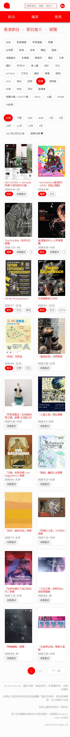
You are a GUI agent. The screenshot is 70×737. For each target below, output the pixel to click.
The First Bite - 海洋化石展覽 (18, 242)
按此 (65, 707)
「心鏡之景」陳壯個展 (50, 414)
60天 (40, 118)
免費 (50, 42)
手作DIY (21, 65)
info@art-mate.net (61, 715)
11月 (19, 125)
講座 (36, 73)
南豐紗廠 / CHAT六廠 (17, 96)
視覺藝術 (10, 58)
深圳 (29, 89)
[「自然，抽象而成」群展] (18, 510)
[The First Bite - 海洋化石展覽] (18, 220)
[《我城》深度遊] (18, 336)
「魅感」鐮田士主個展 (50, 472)
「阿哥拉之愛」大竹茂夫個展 (51, 532)
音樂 (32, 50)
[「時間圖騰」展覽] (18, 626)
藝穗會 (42, 89)
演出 (19, 81)
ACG (8, 81)
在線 (8, 89)
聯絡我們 (41, 685)
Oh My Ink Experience (17, 298)
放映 (29, 81)
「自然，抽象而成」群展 (18, 530)
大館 (49, 96)
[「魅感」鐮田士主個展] (51, 452)
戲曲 (54, 50)
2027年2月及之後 (15, 133)
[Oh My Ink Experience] (18, 278)
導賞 (47, 73)
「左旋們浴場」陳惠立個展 (51, 648)
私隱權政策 (54, 685)
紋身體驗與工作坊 (47, 298)
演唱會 (52, 81)
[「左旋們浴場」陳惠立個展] (51, 626)
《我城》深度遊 (13, 356)
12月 (30, 125)
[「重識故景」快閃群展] (51, 336)
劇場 (21, 50)
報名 (42, 252)
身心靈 (34, 65)
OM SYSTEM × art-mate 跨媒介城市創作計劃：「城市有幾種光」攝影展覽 (18, 187)
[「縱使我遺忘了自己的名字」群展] (18, 568)
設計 (46, 65)
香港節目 (11, 29)
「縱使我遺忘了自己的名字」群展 (18, 590)
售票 (58, 16)
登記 (9, 194)
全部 (8, 42)
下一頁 (56, 671)
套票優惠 (21, 42)
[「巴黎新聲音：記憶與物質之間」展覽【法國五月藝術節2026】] (18, 394)
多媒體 (25, 58)
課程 (58, 73)
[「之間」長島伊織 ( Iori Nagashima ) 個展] (18, 452)
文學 (61, 58)
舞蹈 (43, 50)
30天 (29, 118)
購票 (34, 16)
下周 (19, 118)
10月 (8, 125)
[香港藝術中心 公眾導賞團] (51, 220)
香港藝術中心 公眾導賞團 (50, 242)
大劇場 (9, 104)
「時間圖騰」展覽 (14, 646)
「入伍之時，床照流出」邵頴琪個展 (51, 590)
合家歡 (9, 50)
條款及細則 (64, 687)
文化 (57, 65)
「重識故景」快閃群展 (50, 356)
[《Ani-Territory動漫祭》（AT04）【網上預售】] (51, 162)
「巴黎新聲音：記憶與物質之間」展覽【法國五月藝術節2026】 (18, 417)
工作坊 (24, 73)
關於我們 (28, 685)
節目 (11, 16)
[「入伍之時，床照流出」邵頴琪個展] (51, 568)
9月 (61, 118)
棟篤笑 (38, 58)
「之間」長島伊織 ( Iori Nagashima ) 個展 (17, 474)
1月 (41, 125)
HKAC (37, 96)
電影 (50, 58)
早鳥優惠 (37, 42)
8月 (51, 118)
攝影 (8, 65)
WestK (60, 96)
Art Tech (10, 73)
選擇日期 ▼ (36, 133)
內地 (19, 89)
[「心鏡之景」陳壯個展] (51, 394)
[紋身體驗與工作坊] (51, 278)
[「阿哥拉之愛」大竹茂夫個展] (51, 510)
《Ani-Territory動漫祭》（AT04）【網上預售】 (51, 184)
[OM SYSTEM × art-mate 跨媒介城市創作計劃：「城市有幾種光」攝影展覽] (18, 162)
